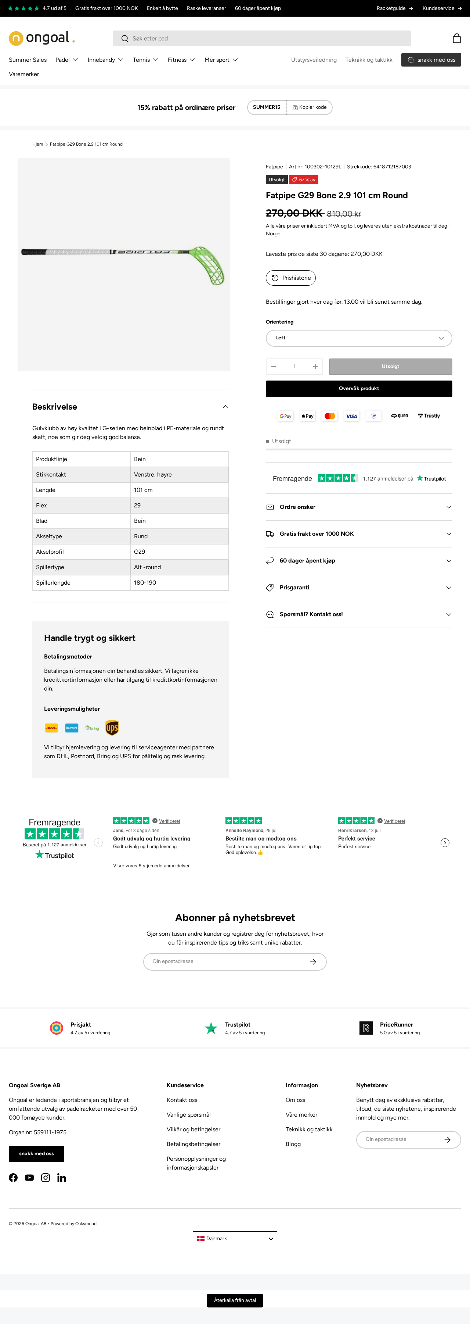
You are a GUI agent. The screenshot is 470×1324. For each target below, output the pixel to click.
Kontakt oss (182, 1099)
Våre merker (301, 1114)
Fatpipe (274, 167)
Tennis (141, 59)
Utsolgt (391, 366)
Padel (62, 59)
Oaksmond (86, 1223)
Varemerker (24, 74)
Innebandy (101, 59)
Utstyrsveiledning (314, 59)
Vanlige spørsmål (189, 1114)
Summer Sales (28, 59)
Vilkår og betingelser (193, 1129)
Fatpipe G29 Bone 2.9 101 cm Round (86, 144)
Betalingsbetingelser (193, 1144)
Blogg (293, 1144)
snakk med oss (36, 1153)
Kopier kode (313, 107)
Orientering (279, 322)
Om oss (295, 1099)
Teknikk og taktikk (369, 59)
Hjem (37, 144)
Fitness (177, 59)
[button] (457, 38)
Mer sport (217, 59)
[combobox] (262, 38)
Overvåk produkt (359, 388)
